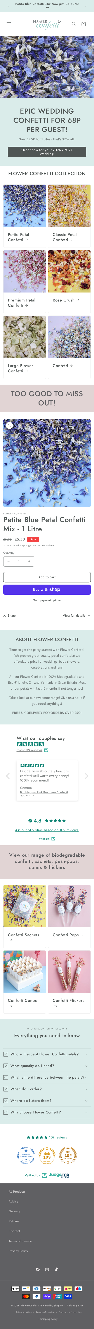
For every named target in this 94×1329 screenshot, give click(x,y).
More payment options (47, 600)
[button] (9, 24)
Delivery (14, 1211)
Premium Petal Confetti (22, 303)
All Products (17, 1191)
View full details (74, 615)
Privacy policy (24, 1312)
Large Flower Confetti (20, 368)
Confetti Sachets (23, 935)
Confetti (60, 365)
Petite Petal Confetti (18, 237)
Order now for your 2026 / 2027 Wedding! (47, 152)
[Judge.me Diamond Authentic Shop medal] (26, 1155)
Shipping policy (49, 1318)
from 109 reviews (30, 750)
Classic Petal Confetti (65, 237)
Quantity (8, 552)
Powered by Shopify (51, 1305)
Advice (13, 1201)
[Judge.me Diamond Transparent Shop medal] (47, 1155)
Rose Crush (64, 300)
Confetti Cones (22, 1000)
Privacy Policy (18, 1251)
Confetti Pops (66, 935)
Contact (14, 1231)
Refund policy (75, 1305)
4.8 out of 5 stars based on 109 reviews (46, 830)
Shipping (25, 545)
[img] (49, 744)
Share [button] (12, 615)
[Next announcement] (86, 6)
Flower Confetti (30, 1305)
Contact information (70, 1312)
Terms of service (45, 1312)
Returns (14, 1221)
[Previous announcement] (8, 6)
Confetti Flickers (68, 1000)
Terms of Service (20, 1241)
